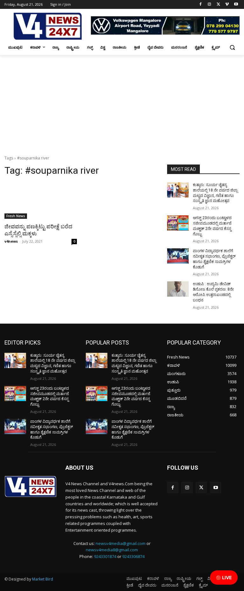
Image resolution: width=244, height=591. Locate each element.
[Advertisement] (122, 102)
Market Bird (42, 579)
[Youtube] (236, 4)
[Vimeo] (227, 4)
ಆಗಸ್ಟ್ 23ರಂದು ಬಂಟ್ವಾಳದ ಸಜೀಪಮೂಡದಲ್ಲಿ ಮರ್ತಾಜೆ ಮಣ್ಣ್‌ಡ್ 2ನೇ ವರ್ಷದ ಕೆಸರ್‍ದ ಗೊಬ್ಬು (49, 396)
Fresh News (15, 216)
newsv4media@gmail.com (121, 543)
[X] (218, 4)
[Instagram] (209, 4)
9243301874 (105, 556)
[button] (232, 47)
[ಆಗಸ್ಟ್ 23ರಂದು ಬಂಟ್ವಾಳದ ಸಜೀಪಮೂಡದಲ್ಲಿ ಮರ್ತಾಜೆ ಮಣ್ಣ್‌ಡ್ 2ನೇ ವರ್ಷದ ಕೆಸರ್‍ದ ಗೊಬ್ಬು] (178, 223)
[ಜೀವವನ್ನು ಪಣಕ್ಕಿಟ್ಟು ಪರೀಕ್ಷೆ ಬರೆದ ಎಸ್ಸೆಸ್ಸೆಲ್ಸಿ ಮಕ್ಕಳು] (40, 201)
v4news (11, 241)
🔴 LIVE (224, 577)
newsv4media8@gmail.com (112, 550)
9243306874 (133, 556)
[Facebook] (200, 4)
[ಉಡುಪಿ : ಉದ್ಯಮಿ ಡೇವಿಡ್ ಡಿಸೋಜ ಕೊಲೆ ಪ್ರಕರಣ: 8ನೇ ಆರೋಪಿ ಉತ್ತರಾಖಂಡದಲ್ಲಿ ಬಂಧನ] (178, 289)
